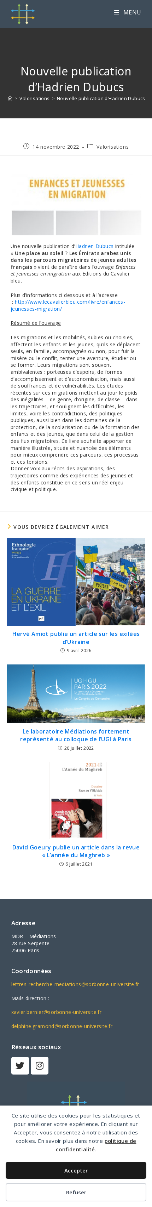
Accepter (76, 1170)
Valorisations (113, 146)
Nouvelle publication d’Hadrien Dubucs (101, 98)
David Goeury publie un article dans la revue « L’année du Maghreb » (76, 851)
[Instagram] (39, 1066)
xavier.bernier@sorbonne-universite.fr (56, 1012)
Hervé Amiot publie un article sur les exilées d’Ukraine (76, 637)
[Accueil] (10, 98)
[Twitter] (20, 1066)
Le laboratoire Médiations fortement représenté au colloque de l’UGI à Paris (76, 735)
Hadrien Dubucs (94, 246)
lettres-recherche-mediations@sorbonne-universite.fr (75, 984)
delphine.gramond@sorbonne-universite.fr (62, 1026)
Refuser (76, 1192)
